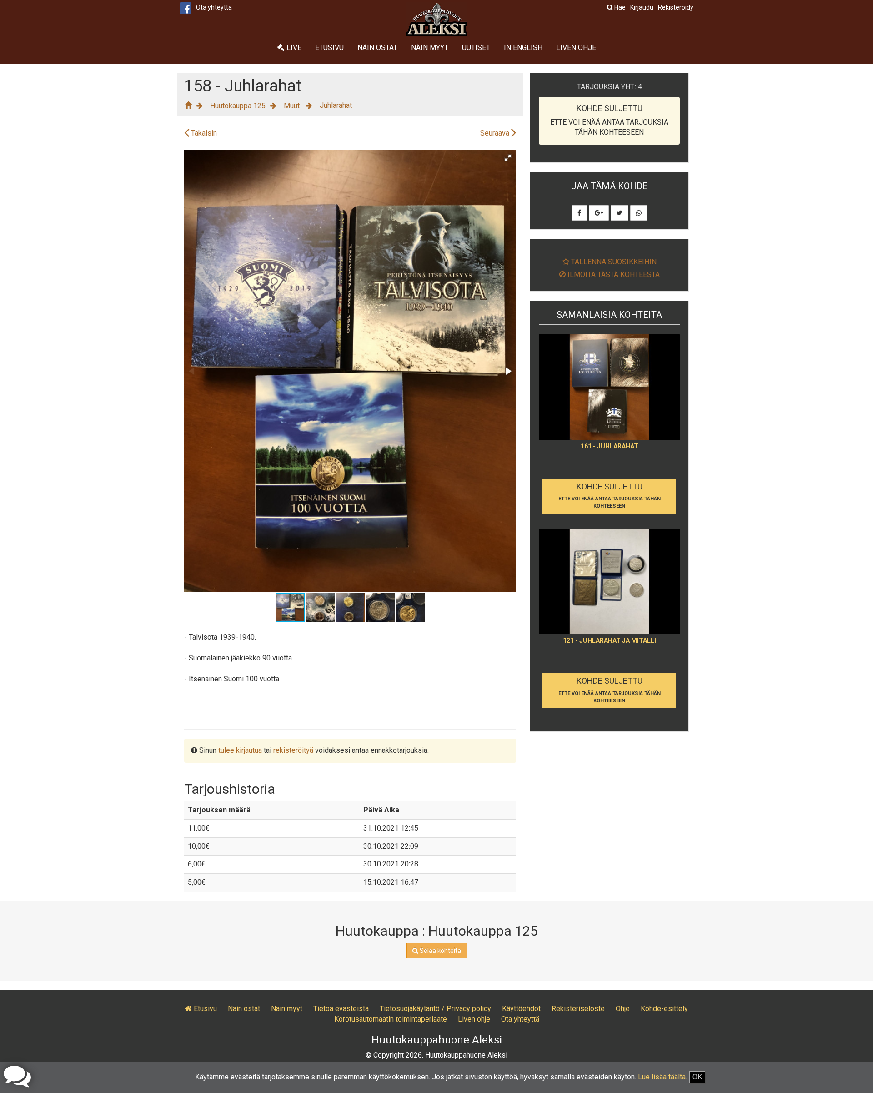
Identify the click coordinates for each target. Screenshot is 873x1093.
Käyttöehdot (521, 1008)
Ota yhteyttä (214, 7)
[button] (508, 158)
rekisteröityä (293, 750)
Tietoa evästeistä (341, 1008)
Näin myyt (429, 47)
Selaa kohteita (439, 950)
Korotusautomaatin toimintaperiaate (390, 1019)
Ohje (623, 1008)
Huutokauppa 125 (238, 105)
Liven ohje (576, 47)
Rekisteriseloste (578, 1008)
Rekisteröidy (675, 7)
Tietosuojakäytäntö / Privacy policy (435, 1008)
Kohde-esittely (664, 1008)
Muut (292, 105)
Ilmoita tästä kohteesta (613, 274)
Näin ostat (377, 47)
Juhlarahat (336, 105)
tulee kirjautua (240, 750)
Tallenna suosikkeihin (613, 261)
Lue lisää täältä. (662, 1077)
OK (697, 1077)
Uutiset (476, 47)
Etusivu (329, 47)
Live (293, 47)
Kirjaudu (641, 7)
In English (523, 47)
